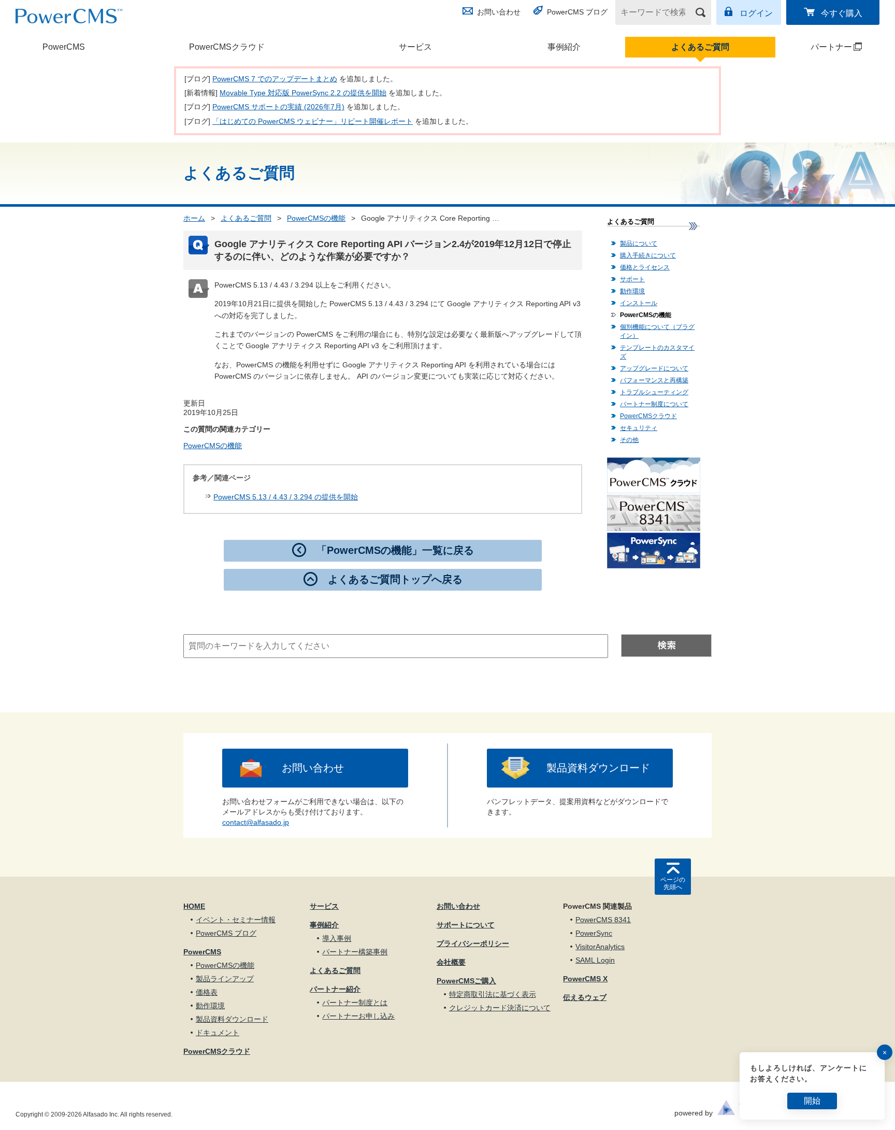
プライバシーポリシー (473, 943)
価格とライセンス (645, 267)
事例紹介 (564, 46)
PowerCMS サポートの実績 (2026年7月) (278, 107)
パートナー (814, 46)
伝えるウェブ (585, 997)
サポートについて (466, 925)
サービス (415, 46)
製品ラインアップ (225, 979)
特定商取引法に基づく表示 (492, 994)
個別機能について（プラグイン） (657, 331)
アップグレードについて (654, 368)
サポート (632, 279)
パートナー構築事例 (354, 952)
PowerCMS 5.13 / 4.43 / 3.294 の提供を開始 (285, 497)
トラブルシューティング (654, 392)
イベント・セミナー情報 (236, 920)
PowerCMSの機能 (316, 218)
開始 (812, 1100)
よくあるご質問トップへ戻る (395, 579)
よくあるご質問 (700, 46)
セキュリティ (638, 428)
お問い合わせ (499, 12)
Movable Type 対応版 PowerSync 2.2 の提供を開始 (303, 93)
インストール (638, 303)
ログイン (756, 13)
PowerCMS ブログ (577, 12)
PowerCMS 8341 (603, 920)
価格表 (207, 992)
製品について (638, 243)
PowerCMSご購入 (466, 981)
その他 (629, 440)
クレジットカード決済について (500, 1008)
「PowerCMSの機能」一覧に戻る (395, 550)
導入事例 (336, 938)
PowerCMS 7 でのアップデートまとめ (274, 79)
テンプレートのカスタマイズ (657, 352)
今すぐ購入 (841, 13)
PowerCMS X (585, 979)
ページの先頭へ (672, 883)
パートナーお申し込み (358, 1016)
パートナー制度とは (354, 1002)
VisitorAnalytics (600, 946)
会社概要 (451, 962)
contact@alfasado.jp (255, 822)
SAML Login (595, 960)
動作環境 (632, 291)
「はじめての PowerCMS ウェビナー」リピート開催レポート (312, 121)
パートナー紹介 (335, 989)
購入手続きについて (648, 255)
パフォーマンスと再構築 (654, 380)
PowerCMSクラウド (227, 46)
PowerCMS (63, 46)
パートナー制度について (654, 404)
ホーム (194, 218)
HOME (194, 906)
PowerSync (593, 933)
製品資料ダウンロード (598, 768)
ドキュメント (217, 1032)
